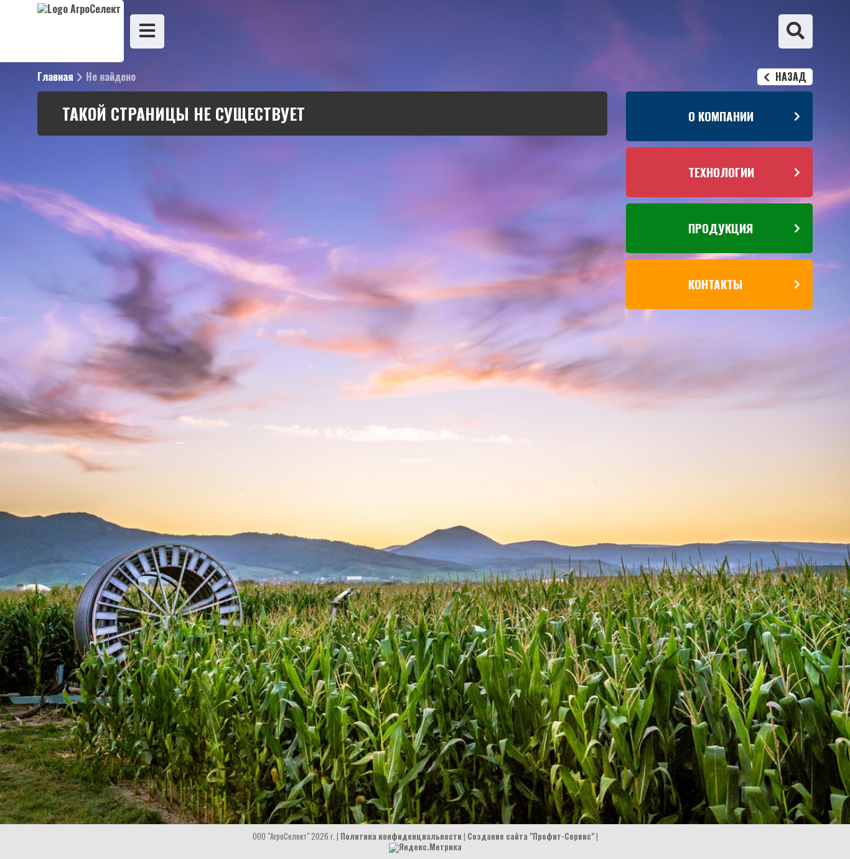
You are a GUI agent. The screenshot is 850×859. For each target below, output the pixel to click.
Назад (789, 76)
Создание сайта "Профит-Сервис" (530, 836)
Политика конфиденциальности (401, 836)
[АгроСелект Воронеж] (62, 31)
